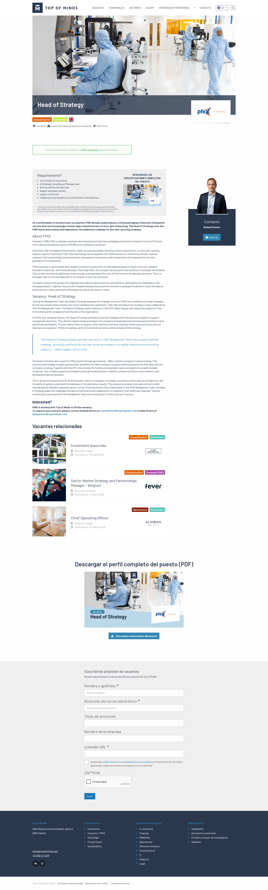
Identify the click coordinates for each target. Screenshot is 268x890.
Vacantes (98, 7)
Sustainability (94, 846)
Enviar (90, 796)
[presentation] (108, 782)
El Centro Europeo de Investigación (209, 837)
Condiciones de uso (120, 883)
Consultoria (93, 828)
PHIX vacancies (90, 149)
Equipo (150, 7)
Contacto (205, 7)
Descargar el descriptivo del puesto (136, 635)
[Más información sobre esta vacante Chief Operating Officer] (99, 521)
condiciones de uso (112, 761)
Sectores (135, 7)
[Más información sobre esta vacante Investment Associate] (99, 449)
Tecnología (93, 837)
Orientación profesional (174, 7)
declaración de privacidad (138, 761)
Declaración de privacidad (70, 883)
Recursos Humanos (149, 846)
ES (222, 7)
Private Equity (94, 841)
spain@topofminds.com (45, 851)
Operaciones (145, 841)
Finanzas (144, 833)
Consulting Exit (147, 850)
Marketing (144, 837)
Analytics (144, 859)
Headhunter (197, 828)
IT (140, 854)
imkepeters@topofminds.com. (50, 414)
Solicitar (213, 237)
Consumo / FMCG (96, 833)
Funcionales (117, 7)
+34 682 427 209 (40, 855)
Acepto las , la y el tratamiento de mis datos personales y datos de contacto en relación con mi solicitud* (136, 763)
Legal (142, 863)
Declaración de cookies (96, 883)
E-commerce (146, 828)
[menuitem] (98, 8)
